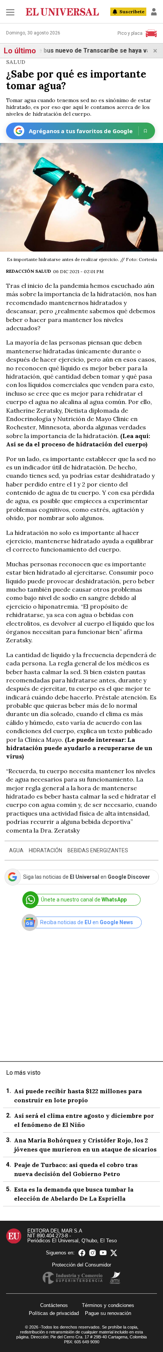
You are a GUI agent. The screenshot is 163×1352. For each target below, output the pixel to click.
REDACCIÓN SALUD (28, 271)
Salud (15, 62)
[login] (154, 12)
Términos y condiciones (108, 1305)
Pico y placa (130, 33)
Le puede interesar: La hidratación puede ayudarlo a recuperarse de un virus (79, 748)
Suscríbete (131, 11)
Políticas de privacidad (54, 1313)
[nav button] (10, 12)
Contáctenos (54, 1305)
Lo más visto (23, 1072)
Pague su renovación (108, 1313)
